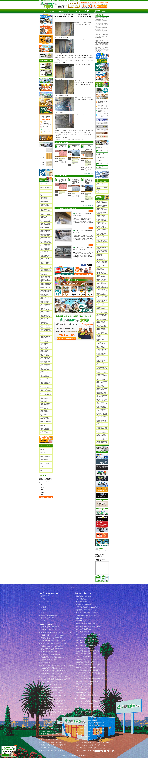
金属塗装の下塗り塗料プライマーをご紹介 (101, 280)
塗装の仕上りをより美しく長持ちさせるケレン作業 (46, 277)
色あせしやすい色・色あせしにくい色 (102, 111)
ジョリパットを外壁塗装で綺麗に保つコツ (102, 343)
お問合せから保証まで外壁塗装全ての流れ (84, 599)
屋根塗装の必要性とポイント (81, 620)
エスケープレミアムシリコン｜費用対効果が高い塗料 (86, 709)
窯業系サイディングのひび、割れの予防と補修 (102, 319)
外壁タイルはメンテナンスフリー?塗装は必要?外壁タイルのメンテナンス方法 (90, 645)
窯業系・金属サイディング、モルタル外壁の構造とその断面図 (52, 703)
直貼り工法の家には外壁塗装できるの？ (101, 322)
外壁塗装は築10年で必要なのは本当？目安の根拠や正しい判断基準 (53, 640)
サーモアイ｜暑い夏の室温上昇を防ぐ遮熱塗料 (84, 703)
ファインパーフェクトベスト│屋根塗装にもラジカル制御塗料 (87, 701)
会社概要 (104, 11)
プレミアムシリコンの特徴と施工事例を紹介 (101, 431)
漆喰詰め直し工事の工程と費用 (101, 340)
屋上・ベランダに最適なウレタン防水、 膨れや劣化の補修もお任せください (55, 715)
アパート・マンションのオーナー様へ (102, 188)
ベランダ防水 (46, 74)
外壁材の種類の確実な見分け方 (100, 255)
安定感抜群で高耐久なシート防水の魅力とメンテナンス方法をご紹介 (53, 717)
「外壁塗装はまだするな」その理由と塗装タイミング (46, 205)
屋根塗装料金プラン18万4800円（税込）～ (84, 604)
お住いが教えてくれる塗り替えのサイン (45, 194)
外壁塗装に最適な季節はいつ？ (45, 238)
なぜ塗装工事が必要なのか (46, 187)
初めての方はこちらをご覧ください (82, 595)
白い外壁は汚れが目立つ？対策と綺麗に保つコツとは (102, 410)
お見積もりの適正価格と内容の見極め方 (102, 230)
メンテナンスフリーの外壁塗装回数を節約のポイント (102, 259)
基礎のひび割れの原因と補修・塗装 (100, 386)
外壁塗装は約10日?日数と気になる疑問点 (101, 237)
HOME (56, 14)
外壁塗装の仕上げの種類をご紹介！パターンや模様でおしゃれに (52, 750)
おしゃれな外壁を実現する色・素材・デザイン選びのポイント (52, 734)
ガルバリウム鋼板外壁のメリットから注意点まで (102, 262)
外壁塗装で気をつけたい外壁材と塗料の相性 (45, 429)
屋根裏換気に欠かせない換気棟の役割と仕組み (45, 404)
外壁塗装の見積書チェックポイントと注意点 (102, 227)
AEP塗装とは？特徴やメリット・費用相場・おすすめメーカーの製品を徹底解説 (90, 731)
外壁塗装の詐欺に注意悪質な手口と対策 (101, 234)
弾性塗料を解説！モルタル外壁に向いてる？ (102, 424)
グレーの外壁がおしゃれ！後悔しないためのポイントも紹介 (52, 737)
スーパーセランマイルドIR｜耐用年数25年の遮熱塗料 (86, 704)
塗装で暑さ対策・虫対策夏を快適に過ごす (45, 256)
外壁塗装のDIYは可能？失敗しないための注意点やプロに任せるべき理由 (54, 657)
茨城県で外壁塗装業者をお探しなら (47, 617)
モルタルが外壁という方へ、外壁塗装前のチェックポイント (87, 747)
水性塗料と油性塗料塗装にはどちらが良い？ (102, 329)
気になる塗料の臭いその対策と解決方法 (101, 244)
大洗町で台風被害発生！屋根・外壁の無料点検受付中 (101, 21)
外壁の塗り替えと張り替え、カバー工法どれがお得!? (102, 251)
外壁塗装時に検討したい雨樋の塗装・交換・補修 (45, 316)
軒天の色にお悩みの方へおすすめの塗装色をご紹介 (46, 305)
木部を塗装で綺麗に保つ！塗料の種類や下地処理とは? (102, 364)
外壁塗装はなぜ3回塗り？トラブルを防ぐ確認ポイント (51, 684)
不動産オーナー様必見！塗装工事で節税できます (102, 294)
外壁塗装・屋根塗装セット (46, 71)
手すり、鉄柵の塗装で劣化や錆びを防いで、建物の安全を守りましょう (89, 672)
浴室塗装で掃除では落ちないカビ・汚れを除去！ (85, 675)
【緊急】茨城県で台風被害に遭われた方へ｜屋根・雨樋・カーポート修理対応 (101, 44)
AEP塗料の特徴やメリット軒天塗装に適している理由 (102, 442)
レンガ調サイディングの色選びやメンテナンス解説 (46, 266)
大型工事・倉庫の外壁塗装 (81, 687)
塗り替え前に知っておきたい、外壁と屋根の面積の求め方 (51, 701)
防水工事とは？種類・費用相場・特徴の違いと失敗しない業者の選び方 (54, 712)
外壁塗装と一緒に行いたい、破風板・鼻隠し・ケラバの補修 (87, 654)
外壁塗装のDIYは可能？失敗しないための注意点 (102, 311)
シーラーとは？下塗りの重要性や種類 (101, 283)
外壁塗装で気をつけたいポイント (45, 288)
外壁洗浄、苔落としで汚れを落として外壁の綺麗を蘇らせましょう (88, 681)
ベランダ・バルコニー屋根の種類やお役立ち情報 (46, 386)
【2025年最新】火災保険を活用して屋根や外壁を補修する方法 (87, 615)
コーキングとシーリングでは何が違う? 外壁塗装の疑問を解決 (52, 698)
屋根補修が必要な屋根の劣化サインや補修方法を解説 (86, 667)
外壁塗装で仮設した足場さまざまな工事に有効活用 (102, 297)
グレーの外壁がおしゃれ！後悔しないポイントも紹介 (102, 403)
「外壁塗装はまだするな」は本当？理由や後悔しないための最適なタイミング (55, 641)
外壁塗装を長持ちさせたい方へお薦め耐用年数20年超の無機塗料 (88, 741)
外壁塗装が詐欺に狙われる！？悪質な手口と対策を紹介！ (51, 687)
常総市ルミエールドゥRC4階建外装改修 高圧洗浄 (101, 51)
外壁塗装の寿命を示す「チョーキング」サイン (45, 259)
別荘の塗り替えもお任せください (102, 191)
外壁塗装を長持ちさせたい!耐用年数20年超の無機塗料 (102, 287)
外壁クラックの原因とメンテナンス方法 (45, 263)
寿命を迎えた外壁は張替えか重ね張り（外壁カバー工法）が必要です (88, 626)
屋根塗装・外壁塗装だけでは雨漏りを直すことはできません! (52, 649)
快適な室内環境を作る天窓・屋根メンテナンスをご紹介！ (86, 659)
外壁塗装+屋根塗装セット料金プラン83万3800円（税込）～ (87, 606)
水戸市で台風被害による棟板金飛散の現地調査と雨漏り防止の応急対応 (101, 25)
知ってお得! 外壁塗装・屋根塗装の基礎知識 (49, 651)
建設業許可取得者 (44, 459)
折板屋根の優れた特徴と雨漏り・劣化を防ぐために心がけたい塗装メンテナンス (90, 643)
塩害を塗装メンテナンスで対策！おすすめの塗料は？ (50, 720)
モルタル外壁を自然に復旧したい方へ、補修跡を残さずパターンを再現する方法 (55, 678)
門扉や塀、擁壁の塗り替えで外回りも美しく (84, 629)
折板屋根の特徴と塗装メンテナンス (44, 348)
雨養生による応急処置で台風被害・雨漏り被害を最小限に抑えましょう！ (54, 728)
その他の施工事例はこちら (88, 173)
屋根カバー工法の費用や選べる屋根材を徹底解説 (45, 224)
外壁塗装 (46, 64)
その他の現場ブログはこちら (87, 261)
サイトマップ (43, 470)
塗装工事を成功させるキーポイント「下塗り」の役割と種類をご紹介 (88, 744)
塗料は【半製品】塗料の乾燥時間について (45, 411)
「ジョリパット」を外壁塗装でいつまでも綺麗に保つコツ (51, 704)
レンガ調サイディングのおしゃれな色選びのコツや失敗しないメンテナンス (54, 676)
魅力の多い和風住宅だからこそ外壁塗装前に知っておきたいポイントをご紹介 (90, 647)
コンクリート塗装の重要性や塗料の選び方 (45, 379)
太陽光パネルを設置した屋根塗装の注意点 (102, 361)
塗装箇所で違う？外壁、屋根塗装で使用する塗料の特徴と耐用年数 (88, 734)
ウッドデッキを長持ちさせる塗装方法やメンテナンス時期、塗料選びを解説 (90, 673)
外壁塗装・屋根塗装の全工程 (81, 601)
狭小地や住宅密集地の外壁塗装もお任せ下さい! (46, 337)
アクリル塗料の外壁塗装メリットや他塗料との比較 (46, 242)
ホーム (43, 11)
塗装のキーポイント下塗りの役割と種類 (101, 276)
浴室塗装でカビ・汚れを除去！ (45, 372)
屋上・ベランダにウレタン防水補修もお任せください (46, 397)
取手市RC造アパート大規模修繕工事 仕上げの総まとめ (101, 48)
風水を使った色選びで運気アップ (102, 102)
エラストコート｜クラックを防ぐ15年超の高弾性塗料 (86, 715)
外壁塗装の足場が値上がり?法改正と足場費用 (102, 301)
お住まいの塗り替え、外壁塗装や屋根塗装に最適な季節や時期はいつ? (53, 671)
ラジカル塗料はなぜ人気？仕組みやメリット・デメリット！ (52, 748)
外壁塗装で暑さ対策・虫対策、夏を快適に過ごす (85, 692)
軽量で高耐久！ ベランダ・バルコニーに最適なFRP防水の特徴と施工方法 (54, 714)
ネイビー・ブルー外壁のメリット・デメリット (102, 400)
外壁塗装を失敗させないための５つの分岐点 (49, 634)
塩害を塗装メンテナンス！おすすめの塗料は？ (46, 408)
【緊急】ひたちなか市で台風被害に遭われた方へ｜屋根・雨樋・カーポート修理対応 (101, 36)
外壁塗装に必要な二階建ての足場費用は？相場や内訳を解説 (87, 695)
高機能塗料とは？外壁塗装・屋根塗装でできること (46, 280)
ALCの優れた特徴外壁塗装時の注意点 (45, 418)
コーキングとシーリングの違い (46, 415)
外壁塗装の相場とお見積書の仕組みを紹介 (102, 223)
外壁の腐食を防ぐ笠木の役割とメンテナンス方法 (46, 312)
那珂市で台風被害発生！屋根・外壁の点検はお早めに (101, 28)
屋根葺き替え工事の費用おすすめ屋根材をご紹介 (45, 221)
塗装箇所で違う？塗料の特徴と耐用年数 (101, 273)
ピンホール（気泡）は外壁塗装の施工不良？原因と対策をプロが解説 (53, 679)
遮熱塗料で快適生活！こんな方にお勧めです (84, 712)
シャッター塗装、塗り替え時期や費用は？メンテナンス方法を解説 (88, 676)
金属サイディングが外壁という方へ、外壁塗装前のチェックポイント (88, 750)
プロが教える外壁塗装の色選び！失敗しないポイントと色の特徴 (52, 627)
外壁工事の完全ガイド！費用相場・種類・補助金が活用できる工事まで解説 (54, 643)
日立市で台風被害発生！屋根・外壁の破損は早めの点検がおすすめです (101, 32)
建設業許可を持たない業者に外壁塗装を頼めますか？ (50, 615)
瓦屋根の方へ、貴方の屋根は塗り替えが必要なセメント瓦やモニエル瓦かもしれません (92, 651)
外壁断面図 (43, 425)
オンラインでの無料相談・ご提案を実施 (102, 202)
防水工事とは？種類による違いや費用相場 (46, 390)
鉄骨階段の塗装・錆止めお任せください (45, 362)
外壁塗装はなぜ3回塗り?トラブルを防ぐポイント (46, 291)
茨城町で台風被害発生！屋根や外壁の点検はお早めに (101, 18)
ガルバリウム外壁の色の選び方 (101, 266)
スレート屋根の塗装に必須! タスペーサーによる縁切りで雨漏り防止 (53, 692)
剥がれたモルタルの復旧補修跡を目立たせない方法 (46, 270)
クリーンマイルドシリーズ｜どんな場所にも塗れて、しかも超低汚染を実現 (90, 722)
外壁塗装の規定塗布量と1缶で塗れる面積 (102, 350)
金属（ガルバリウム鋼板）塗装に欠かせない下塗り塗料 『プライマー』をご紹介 (91, 745)
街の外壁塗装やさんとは (45, 595)
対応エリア (43, 612)
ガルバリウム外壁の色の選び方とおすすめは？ (49, 667)
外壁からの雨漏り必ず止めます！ (82, 617)
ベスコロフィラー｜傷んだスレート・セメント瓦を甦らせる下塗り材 (88, 706)
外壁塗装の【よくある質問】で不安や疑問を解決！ (50, 626)
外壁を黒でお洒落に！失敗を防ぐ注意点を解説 (102, 407)
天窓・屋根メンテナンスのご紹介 (45, 309)
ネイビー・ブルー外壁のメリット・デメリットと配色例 (51, 736)
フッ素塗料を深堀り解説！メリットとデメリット (102, 421)
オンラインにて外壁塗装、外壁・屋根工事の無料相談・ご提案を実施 (88, 634)
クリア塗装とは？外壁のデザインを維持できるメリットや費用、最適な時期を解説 (91, 730)
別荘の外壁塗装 (79, 691)
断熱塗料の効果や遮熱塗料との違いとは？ (102, 371)
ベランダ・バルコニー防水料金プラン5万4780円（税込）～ (87, 607)
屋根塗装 (46, 67)
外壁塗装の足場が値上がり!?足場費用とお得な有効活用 (86, 694)
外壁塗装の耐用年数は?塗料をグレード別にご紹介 (46, 231)
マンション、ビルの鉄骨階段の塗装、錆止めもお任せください (87, 670)
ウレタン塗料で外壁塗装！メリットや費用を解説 (46, 245)
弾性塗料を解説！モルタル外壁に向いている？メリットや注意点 (52, 747)
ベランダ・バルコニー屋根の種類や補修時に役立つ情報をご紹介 (52, 711)
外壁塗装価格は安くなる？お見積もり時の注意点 (46, 213)
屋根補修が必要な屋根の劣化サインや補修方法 (45, 326)
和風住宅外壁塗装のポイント (101, 336)
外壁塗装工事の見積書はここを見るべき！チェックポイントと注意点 (88, 610)
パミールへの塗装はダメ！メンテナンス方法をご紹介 (102, 368)
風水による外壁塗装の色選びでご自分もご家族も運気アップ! (52, 637)
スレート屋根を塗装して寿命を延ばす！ (83, 686)
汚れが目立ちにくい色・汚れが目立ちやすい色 (103, 106)
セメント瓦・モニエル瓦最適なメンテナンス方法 (45, 355)
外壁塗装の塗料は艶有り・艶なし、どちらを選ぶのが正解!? (87, 737)
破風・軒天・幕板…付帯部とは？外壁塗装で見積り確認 (86, 653)
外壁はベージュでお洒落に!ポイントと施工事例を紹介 (102, 414)
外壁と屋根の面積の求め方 (46, 421)
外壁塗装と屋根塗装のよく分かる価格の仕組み (84, 596)
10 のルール (43, 604)
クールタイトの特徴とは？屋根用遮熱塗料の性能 (102, 435)
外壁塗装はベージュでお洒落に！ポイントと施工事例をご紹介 (52, 742)
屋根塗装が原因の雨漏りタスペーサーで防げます (45, 333)
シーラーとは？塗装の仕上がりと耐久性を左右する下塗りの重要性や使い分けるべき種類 (92, 742)
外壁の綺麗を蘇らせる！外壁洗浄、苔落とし (102, 354)
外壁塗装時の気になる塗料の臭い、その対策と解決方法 (51, 646)
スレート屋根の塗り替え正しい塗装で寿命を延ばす (46, 330)
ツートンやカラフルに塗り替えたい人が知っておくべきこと (103, 115)
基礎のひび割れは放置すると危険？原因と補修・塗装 (50, 730)
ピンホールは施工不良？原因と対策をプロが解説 (45, 273)
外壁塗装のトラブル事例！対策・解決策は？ (102, 389)
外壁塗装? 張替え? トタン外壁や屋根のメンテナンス (85, 642)
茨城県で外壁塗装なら (45, 456)
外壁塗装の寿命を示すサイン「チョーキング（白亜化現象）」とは (53, 673)
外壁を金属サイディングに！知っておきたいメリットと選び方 (87, 640)
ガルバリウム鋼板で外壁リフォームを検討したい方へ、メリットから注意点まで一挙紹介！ (57, 665)
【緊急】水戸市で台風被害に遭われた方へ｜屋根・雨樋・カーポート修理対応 (101, 40)
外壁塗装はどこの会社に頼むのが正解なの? (49, 693)
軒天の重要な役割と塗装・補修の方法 (45, 302)
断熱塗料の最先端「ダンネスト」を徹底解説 (102, 375)
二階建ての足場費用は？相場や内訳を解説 (102, 304)
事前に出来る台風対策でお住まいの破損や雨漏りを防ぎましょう (52, 726)
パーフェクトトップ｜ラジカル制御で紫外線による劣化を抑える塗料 (88, 700)
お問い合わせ (43, 466)
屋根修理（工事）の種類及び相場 (45, 217)
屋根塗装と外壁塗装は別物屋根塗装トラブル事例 (46, 284)
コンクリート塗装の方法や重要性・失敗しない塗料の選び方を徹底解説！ (89, 678)
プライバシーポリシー (45, 463)
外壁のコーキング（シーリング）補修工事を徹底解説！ (86, 639)
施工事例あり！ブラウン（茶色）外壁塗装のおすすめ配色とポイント (53, 744)
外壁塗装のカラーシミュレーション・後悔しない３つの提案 (52, 635)
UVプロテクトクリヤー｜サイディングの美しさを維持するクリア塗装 (89, 717)
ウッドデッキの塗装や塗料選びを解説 (45, 369)
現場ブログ (61, 14)
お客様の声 (61, 11)
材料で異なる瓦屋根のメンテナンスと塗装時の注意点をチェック (88, 650)
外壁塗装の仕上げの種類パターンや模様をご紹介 (102, 428)
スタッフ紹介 (43, 452)
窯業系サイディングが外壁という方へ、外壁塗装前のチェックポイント (89, 748)
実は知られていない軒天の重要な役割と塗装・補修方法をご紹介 (88, 656)
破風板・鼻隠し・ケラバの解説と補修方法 (46, 298)
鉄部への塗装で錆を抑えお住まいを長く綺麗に (45, 358)
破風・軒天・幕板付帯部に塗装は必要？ (45, 295)
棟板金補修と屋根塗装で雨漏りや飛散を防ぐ (45, 383)
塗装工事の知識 (44, 183)
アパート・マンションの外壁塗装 (82, 689)
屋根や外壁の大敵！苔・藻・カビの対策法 (101, 357)
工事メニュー (70, 11)
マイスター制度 (43, 606)
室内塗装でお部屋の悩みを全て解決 (82, 631)
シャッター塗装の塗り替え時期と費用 (45, 376)
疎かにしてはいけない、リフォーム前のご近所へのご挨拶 (51, 645)
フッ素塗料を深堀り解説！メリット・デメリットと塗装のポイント (53, 745)
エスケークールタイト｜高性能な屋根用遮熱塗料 (85, 711)
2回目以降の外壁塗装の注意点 (100, 269)
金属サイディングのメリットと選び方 (45, 341)
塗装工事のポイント (45, 190)
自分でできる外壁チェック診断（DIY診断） (49, 656)
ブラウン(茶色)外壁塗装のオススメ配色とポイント (102, 417)
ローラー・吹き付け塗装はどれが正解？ (101, 347)
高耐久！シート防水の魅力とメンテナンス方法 (45, 401)
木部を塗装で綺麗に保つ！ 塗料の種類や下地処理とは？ (51, 722)
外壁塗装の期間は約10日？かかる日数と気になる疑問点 (51, 638)
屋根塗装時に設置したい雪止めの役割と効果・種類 (46, 319)
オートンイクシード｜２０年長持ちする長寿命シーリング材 (87, 723)
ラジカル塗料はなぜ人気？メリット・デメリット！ (102, 439)
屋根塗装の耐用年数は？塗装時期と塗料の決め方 (102, 393)
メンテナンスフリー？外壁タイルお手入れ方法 (102, 333)
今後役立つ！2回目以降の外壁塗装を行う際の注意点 (85, 628)
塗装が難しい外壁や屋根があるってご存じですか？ (102, 315)
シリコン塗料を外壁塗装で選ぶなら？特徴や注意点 (46, 249)
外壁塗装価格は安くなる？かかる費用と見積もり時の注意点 (87, 612)
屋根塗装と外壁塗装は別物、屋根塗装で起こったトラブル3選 (52, 690)
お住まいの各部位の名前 (45, 227)
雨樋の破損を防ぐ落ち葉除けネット (44, 323)
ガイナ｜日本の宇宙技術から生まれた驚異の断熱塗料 (86, 720)
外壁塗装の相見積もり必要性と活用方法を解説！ (102, 220)
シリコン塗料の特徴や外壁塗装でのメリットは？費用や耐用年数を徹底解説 (90, 725)
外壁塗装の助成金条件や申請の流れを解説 (102, 209)
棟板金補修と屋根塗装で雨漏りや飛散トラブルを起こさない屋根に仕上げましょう (56, 709)
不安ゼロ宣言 (43, 609)
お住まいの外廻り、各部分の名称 (47, 660)
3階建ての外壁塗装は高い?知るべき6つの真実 (102, 248)
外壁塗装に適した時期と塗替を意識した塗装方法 (45, 235)
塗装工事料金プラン (87, 11)
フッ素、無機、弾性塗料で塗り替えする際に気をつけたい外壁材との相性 (54, 706)
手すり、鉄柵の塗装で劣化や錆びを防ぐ (45, 365)
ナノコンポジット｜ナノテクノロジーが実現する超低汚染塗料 (87, 714)
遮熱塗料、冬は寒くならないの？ (82, 733)
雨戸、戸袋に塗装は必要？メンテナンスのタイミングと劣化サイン (88, 680)
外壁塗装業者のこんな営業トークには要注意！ (102, 308)
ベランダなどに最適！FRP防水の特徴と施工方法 (46, 393)
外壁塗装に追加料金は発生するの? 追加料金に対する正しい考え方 (88, 637)
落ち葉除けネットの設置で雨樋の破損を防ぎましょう (86, 665)
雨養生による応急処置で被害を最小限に (102, 382)
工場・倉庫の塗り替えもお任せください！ (102, 184)
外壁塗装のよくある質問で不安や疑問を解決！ (102, 206)
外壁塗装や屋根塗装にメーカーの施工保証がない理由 (102, 290)
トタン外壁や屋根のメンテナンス (45, 344)
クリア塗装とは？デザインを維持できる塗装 (46, 252)
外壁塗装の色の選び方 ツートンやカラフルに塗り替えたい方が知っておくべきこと (56, 632)
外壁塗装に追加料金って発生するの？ (101, 216)
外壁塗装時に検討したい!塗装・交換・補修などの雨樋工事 (86, 662)
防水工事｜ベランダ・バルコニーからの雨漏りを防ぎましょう (87, 632)
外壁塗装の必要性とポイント (81, 618)
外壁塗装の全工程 (44, 201)
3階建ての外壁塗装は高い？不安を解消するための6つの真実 (52, 648)
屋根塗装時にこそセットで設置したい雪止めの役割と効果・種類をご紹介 (89, 664)
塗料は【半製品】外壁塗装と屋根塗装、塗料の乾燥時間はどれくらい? (53, 695)
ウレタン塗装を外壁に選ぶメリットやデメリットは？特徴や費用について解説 (90, 728)
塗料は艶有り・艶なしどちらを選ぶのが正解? (101, 326)
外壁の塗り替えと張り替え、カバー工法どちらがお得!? (51, 659)
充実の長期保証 (43, 607)
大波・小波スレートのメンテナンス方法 (45, 432)
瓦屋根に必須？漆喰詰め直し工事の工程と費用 (84, 648)
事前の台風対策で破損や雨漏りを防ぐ (101, 379)
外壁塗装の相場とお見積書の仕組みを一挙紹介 (84, 609)
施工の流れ (78, 11)
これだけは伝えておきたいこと (46, 601)
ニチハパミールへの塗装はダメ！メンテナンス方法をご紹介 (52, 723)
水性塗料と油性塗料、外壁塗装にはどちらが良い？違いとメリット (88, 739)
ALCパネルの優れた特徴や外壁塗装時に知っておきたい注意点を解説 (53, 700)
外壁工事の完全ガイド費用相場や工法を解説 (45, 210)
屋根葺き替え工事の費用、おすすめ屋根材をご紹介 (85, 623)
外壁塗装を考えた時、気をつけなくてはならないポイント (51, 682)
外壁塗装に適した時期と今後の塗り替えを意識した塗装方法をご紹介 (53, 670)
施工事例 (52, 11)
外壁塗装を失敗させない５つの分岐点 (102, 213)
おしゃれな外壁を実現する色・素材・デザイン (102, 396)
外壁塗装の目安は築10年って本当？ (44, 198)
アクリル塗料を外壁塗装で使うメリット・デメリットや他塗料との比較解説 (90, 726)
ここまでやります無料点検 (96, 11)
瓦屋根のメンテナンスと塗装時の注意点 (45, 351)
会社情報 (42, 610)
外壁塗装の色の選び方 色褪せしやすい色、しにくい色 (50, 629)
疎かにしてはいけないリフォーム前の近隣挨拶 (102, 241)
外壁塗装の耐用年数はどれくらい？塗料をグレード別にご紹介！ (52, 668)
